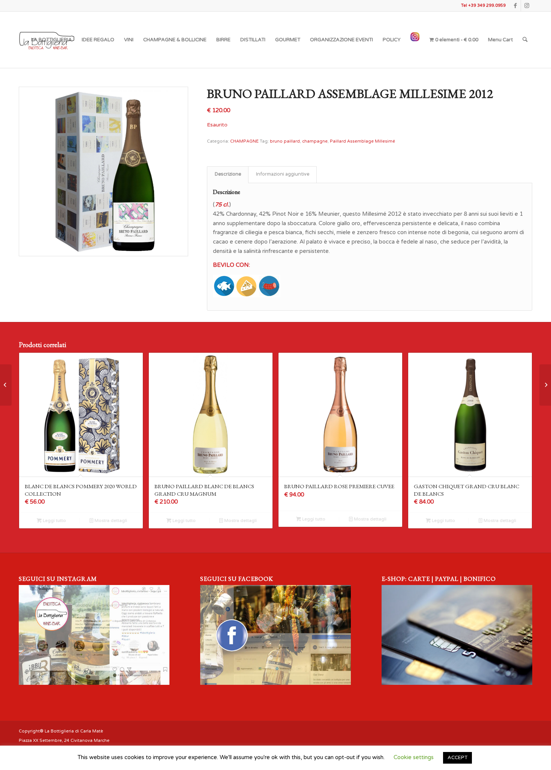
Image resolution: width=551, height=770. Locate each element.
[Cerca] (525, 40)
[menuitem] (51, 40)
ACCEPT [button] (457, 758)
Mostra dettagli (110, 520)
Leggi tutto (54, 520)
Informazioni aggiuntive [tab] (282, 174)
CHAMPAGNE (244, 141)
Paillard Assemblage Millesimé (362, 141)
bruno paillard (285, 141)
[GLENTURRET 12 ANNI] (545, 385)
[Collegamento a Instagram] (526, 5)
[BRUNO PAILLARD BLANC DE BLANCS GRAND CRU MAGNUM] (6, 385)
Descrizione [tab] (228, 174)
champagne (315, 141)
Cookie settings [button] (414, 757)
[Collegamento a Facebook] (515, 5)
